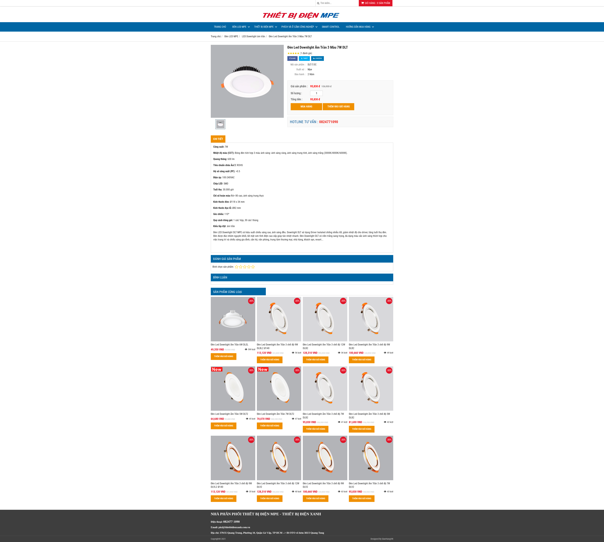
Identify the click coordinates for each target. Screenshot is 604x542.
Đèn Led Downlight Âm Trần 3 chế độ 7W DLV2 (369, 485)
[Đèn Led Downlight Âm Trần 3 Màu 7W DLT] (247, 81)
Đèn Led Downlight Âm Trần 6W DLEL (229, 344)
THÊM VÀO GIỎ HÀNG (338, 106)
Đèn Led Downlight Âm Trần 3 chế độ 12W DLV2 (278, 485)
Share (293, 58)
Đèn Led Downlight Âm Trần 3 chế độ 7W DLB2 (323, 415)
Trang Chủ (220, 26)
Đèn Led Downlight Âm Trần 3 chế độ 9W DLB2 (369, 346)
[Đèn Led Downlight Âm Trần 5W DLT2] (233, 409)
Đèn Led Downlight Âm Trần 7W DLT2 (275, 413)
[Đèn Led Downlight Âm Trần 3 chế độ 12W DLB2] (325, 340)
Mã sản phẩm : (298, 64)
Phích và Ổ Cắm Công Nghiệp (297, 26)
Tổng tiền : (296, 99)
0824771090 (328, 122)
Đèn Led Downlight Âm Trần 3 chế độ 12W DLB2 (324, 346)
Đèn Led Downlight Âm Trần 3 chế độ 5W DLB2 (369, 415)
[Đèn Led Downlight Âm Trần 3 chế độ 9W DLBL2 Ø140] (279, 340)
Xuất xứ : (300, 69)
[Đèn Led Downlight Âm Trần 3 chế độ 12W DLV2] (279, 479)
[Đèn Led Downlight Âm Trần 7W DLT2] (279, 409)
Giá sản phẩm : (299, 86)
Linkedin (318, 58)
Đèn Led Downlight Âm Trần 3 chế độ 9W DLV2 (323, 485)
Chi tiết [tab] (218, 139)
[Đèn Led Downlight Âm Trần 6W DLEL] (233, 340)
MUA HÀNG (306, 106)
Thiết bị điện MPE (264, 26)
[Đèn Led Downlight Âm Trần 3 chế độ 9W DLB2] (371, 340)
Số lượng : (296, 93)
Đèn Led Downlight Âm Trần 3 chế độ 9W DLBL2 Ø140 (277, 346)
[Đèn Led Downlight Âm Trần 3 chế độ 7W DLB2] (325, 409)
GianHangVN (387, 539)
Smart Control (331, 26)
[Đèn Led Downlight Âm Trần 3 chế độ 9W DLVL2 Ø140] (233, 479)
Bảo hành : (300, 74)
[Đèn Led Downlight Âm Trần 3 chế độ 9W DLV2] (325, 479)
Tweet (305, 58)
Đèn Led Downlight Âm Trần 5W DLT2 (229, 413)
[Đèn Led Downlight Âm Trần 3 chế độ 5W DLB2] (371, 409)
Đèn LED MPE (239, 26)
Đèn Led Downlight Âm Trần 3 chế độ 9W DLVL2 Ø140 (231, 485)
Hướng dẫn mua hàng (358, 26)
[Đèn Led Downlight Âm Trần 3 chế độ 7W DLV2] (371, 479)
